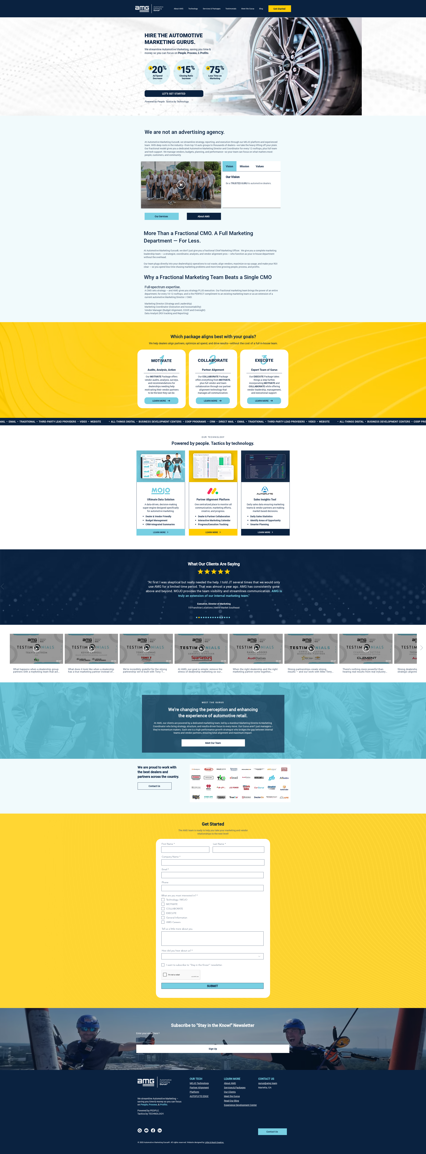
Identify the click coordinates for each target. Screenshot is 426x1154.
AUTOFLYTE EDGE (199, 1096)
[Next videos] (421, 648)
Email (164, 869)
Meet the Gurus (232, 1096)
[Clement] (203, 617)
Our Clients (230, 1091)
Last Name (218, 844)
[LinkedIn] (160, 1130)
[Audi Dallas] (215, 617)
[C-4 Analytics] (201, 617)
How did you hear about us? (176, 950)
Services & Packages (234, 1087)
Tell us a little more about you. (177, 929)
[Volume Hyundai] (224, 617)
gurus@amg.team (267, 1083)
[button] (193, 8)
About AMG (230, 1083)
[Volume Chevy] (213, 617)
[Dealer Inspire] (206, 617)
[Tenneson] (196, 617)
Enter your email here (147, 1033)
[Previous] (2, 586)
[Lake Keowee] (210, 617)
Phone (165, 882)
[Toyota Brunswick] (208, 617)
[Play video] (181, 185)
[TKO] (222, 617)
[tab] (229, 166)
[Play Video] (36, 648)
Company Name (170, 857)
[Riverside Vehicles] (220, 617)
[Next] (423, 586)
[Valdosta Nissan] (217, 617)
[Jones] (229, 617)
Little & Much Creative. (214, 1142)
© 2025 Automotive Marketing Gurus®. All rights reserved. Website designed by (171, 1142)
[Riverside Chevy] (227, 617)
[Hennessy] (199, 617)
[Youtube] (146, 1130)
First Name (167, 844)
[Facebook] (153, 1130)
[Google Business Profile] (140, 1130)
